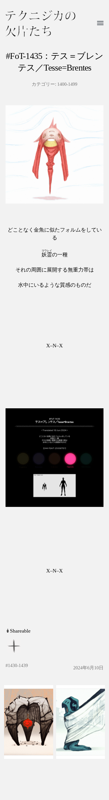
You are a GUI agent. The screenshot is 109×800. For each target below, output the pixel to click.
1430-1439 (18, 665)
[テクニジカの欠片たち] (40, 23)
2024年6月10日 (88, 668)
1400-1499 (67, 84)
